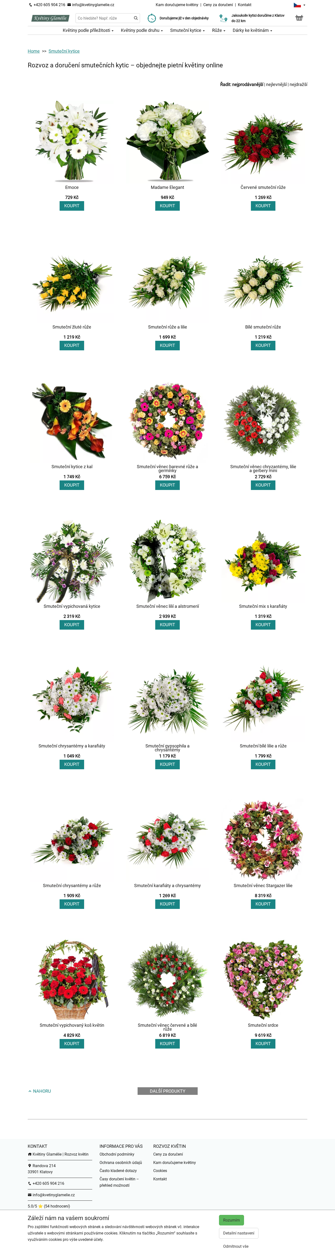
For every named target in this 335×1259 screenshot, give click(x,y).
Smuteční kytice (186, 30)
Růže (217, 30)
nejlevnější (276, 84)
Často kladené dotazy (118, 1170)
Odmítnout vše (235, 1246)
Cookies (160, 1170)
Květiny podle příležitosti (87, 30)
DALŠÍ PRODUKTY (167, 1091)
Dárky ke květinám (251, 30)
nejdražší (298, 84)
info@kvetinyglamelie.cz (92, 4)
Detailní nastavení (238, 1233)
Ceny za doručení (218, 4)
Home (34, 51)
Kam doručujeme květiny (177, 4)
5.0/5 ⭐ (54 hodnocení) (49, 1206)
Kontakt (244, 4)
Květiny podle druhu (140, 30)
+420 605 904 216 (49, 4)
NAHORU (41, 1091)
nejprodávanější (247, 84)
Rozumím (231, 1220)
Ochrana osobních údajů (121, 1162)
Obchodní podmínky (117, 1154)
